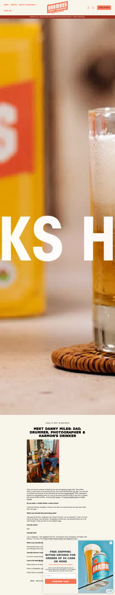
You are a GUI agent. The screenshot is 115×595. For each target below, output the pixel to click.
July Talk (75, 491)
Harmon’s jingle (66, 489)
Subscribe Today (60, 581)
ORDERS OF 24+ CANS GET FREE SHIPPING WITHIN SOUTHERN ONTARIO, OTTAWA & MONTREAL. (57, 17)
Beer (6, 5)
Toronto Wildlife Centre (71, 497)
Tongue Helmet (69, 493)
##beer (32, 581)
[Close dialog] (110, 542)
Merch (14, 5)
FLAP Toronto (56, 497)
